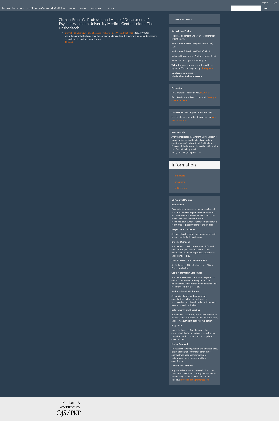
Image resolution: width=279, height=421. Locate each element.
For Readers (179, 175)
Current (72, 8)
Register (265, 3)
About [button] (110, 8)
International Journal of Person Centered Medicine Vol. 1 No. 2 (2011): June (99, 32)
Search (266, 8)
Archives (83, 8)
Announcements (97, 8)
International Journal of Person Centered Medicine (33, 8)
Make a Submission (183, 19)
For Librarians (180, 188)
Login (275, 3)
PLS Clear (205, 92)
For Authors (179, 182)
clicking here (207, 68)
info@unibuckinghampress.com (194, 379)
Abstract (69, 42)
